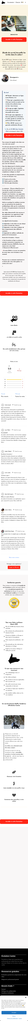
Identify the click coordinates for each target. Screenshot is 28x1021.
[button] (26, 997)
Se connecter (10, 2)
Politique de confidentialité (12, 1018)
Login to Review (14, 567)
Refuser (14, 1016)
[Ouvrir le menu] (25, 2)
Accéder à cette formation (14, 39)
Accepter (14, 1012)
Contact (20, 1018)
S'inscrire (18, 2)
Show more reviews (14, 557)
